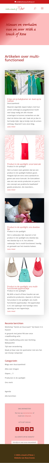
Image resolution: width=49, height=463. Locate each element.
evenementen (27, 413)
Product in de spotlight (16, 166)
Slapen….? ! (9, 373)
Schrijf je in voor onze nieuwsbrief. (24, 442)
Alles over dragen (12, 369)
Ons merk (9, 382)
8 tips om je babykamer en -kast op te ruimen (24, 100)
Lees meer (11, 127)
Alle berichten (10, 396)
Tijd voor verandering (13, 346)
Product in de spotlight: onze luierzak (24, 164)
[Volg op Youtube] (32, 429)
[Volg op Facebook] (17, 429)
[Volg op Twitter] (22, 429)
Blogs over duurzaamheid (15, 364)
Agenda (8, 391)
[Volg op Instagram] (27, 429)
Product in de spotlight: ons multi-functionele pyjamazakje (22, 287)
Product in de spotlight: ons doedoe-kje (23, 228)
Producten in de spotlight (15, 378)
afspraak (28, 416)
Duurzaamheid (13, 103)
